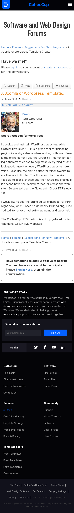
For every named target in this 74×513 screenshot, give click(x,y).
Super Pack (50, 386)
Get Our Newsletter (14, 386)
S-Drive (7, 409)
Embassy (49, 423)
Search (10, 85)
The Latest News (13, 379)
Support (48, 409)
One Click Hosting (13, 416)
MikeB (26, 114)
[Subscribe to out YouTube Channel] (54, 347)
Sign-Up (55, 332)
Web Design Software (18, 491)
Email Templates (12, 460)
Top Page (15, 485)
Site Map (24, 497)
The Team (9, 372)
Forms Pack (50, 379)
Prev (8, 99)
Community (51, 403)
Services (8, 403)
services (33, 306)
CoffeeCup (10, 365)
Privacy (12, 497)
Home (5, 47)
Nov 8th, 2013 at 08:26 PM (17, 105)
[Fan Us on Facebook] (45, 347)
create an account (56, 67)
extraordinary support (16, 314)
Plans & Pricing (11, 436)
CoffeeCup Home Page (35, 485)
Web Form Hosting (13, 429)
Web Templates (12, 453)
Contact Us (10, 392)
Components (10, 473)
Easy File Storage (13, 423)
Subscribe (44, 85)
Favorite (63, 85)
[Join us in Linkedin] (63, 347)
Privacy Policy (60, 504)
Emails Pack (50, 372)
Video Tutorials (52, 416)
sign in (14, 67)
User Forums (51, 429)
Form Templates (12, 466)
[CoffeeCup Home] (39, 5)
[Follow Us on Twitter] (36, 347)
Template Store (13, 446)
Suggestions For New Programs (44, 47)
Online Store (57, 485)
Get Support (39, 491)
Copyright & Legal (58, 491)
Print (26, 85)
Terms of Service (34, 506)
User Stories (51, 436)
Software (50, 365)
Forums (16, 47)
